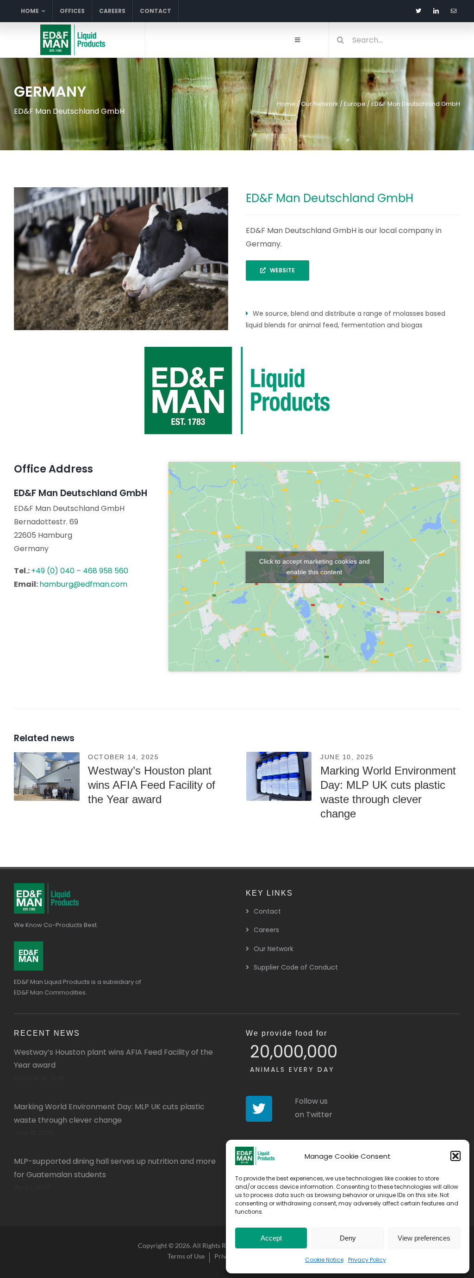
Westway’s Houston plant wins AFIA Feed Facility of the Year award (46, 770)
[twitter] (418, 11)
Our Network (319, 103)
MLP (46, 784)
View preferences (424, 1238)
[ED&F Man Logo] (28, 945)
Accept (271, 1238)
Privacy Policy (367, 1260)
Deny (348, 1238)
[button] (455, 1156)
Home (286, 103)
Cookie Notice (324, 1260)
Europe (355, 103)
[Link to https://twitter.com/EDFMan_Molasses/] (259, 1109)
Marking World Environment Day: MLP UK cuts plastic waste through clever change (279, 770)
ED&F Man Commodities (50, 992)
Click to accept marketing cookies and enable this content (314, 567)
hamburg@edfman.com (83, 584)
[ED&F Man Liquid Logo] (72, 28)
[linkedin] (436, 11)
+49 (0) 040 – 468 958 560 (79, 570)
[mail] (453, 11)
